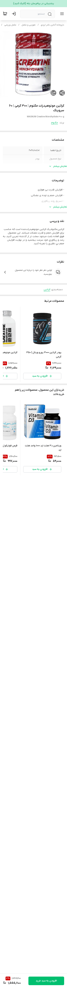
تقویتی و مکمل (28, 25)
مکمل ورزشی (10, 25)
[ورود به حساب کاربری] (14, 13)
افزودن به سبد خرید (46, 980)
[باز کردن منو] (61, 14)
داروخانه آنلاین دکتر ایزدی (52, 25)
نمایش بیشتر (60, 166)
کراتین (47, 289)
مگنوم (54, 122)
